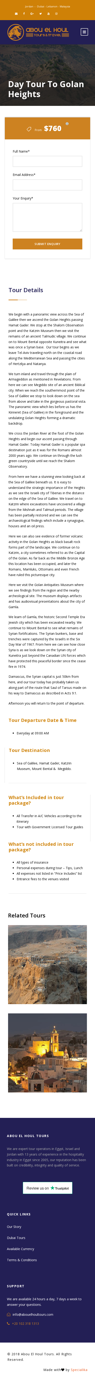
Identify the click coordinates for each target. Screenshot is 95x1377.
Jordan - (30, 6)
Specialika (79, 1370)
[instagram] (56, 13)
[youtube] (49, 13)
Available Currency (20, 1249)
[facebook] (24, 13)
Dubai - (42, 6)
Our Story (14, 1226)
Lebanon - (53, 6)
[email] (16, 13)
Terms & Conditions (22, 1260)
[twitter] (40, 13)
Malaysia (65, 6)
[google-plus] (32, 13)
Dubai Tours (16, 1238)
